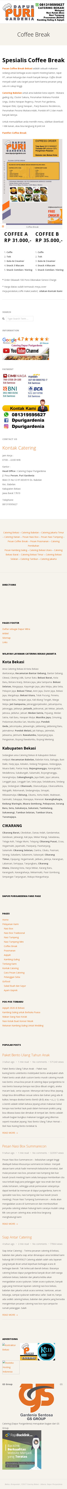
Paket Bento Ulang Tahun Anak (26, 1055)
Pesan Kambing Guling (16, 550)
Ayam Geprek (10, 990)
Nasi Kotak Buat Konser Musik (17, 1021)
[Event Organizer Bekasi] (46, 1345)
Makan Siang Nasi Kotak (14, 1016)
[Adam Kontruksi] (10, 1345)
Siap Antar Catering (17, 1237)
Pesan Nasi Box (30, 536)
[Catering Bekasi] (28, 1345)
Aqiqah (7, 954)
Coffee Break (10, 946)
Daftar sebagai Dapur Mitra (16, 629)
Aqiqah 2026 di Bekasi (13, 1007)
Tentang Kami (9, 963)
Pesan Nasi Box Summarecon (24, 1146)
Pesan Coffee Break (18, 541)
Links (4, 642)
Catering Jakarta (49, 558)
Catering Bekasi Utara (41, 550)
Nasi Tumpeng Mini (14, 941)
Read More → (10, 1132)
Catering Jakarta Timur (52, 532)
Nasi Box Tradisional (14, 932)
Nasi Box (8, 928)
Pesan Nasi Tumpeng (52, 536)
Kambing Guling (12, 959)
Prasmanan (9, 950)
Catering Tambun (29, 558)
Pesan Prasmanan (39, 541)
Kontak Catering (19, 448)
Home (5, 919)
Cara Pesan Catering (14, 972)
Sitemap (6, 637)
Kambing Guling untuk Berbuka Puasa (21, 1012)
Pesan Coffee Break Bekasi (17, 68)
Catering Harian (12, 536)
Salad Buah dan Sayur (15, 985)
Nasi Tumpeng (11, 937)
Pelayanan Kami (10, 924)
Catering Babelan (12, 92)
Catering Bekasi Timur (32, 554)
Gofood (6, 981)
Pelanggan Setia (12, 977)
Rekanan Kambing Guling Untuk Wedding (22, 1025)
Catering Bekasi (11, 532)
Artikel (5, 633)
